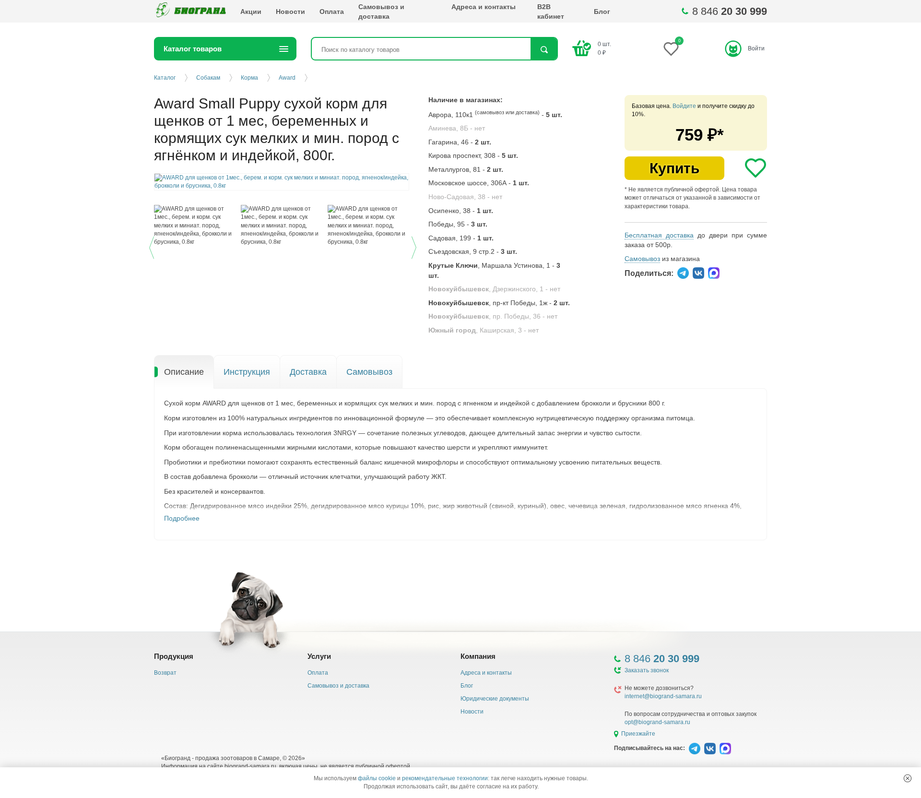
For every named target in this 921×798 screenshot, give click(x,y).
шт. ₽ (604, 48)
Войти (756, 48)
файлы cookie (377, 778)
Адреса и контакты (483, 7)
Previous (153, 246)
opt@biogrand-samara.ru (657, 722)
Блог (602, 11)
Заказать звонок (647, 670)
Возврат (165, 672)
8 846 (729, 11)
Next (415, 246)
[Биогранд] (190, 11)
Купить (674, 168)
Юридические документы (494, 698)
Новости (290, 11)
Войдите (684, 106)
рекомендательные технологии (445, 778)
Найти (544, 49)
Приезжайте (638, 733)
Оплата (331, 11)
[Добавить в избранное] (755, 167)
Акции (250, 11)
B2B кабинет (550, 11)
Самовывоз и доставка (381, 11)
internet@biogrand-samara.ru (663, 696)
